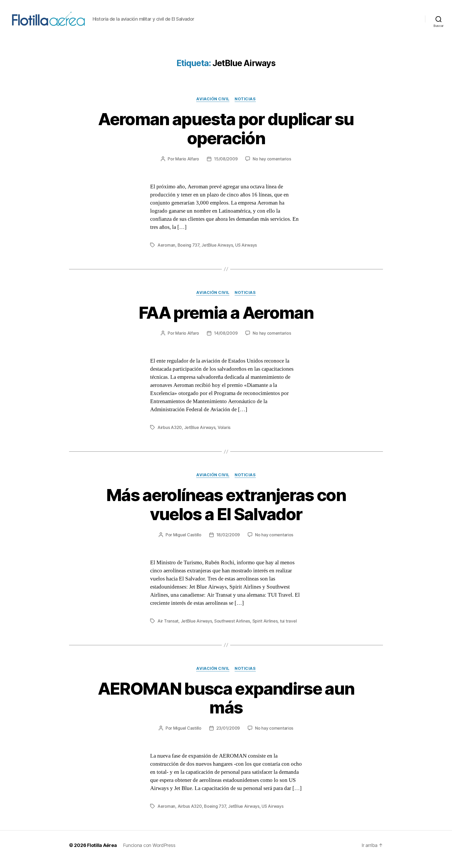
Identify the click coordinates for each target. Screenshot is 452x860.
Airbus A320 (169, 427)
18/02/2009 (228, 534)
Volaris (224, 427)
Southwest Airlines (232, 621)
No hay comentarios (272, 158)
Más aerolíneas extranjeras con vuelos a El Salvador (226, 504)
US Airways (246, 245)
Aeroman (166, 245)
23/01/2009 (228, 728)
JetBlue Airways (217, 245)
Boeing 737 (188, 245)
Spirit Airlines (265, 621)
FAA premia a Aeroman (226, 313)
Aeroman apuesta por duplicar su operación (226, 128)
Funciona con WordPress (149, 845)
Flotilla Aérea (102, 845)
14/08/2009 (226, 333)
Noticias (245, 99)
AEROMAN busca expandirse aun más (226, 698)
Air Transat (167, 621)
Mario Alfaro (187, 158)
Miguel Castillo (187, 534)
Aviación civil (212, 99)
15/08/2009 (226, 158)
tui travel (288, 621)
